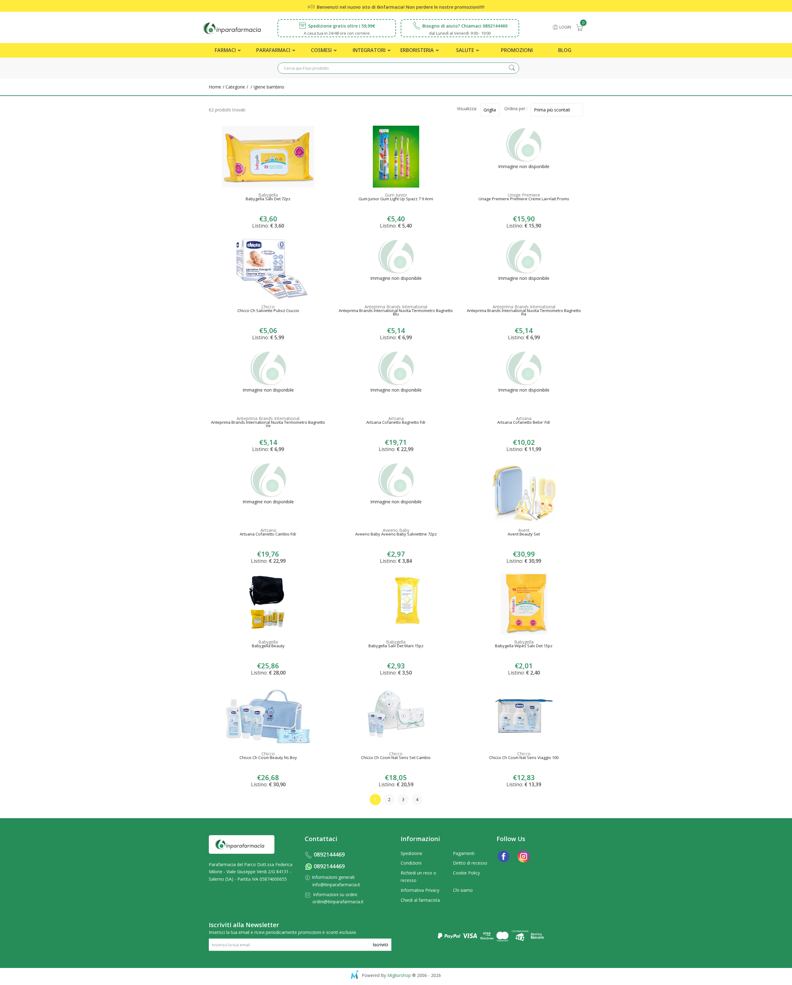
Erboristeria (417, 50)
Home (215, 87)
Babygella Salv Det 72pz (268, 199)
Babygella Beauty (268, 646)
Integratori (370, 50)
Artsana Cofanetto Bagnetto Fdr (396, 423)
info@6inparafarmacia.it (336, 884)
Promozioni (517, 50)
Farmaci (226, 50)
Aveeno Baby (396, 530)
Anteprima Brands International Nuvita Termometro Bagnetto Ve (268, 425)
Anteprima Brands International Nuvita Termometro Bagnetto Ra (524, 313)
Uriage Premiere (524, 195)
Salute (465, 50)
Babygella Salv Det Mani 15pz (396, 646)
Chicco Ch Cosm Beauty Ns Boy (268, 758)
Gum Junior (396, 195)
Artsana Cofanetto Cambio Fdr (268, 534)
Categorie (234, 87)
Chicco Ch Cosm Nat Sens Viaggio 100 (523, 758)
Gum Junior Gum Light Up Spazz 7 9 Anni (396, 199)
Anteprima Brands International (395, 307)
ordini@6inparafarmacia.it (338, 902)
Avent (524, 530)
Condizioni (411, 863)
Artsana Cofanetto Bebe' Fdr (523, 423)
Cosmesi (322, 50)
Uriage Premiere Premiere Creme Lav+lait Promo (524, 199)
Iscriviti (380, 945)
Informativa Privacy (420, 890)
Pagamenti (464, 853)
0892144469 (329, 854)
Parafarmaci (273, 50)
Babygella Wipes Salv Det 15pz (524, 646)
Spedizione (411, 853)
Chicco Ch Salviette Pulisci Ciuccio (268, 311)
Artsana (396, 418)
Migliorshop (399, 975)
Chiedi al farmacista (420, 900)
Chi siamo (463, 890)
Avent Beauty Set (524, 534)
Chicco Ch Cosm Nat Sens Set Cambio (396, 758)
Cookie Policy (466, 873)
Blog (564, 50)
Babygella (268, 195)
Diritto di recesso (470, 863)
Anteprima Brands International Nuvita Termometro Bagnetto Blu (396, 313)
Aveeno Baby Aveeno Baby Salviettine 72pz (396, 534)
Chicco (268, 307)
